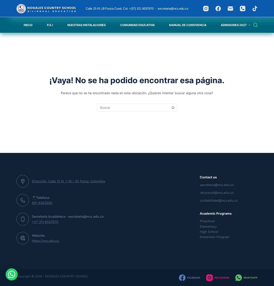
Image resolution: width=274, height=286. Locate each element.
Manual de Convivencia (187, 25)
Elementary (208, 226)
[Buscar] (255, 25)
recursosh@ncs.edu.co (217, 193)
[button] (12, 274)
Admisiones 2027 (234, 25)
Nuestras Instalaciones (86, 25)
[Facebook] (218, 8)
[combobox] (133, 108)
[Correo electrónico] (230, 8)
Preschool (207, 221)
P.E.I (50, 25)
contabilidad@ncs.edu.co (219, 200)
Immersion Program (214, 237)
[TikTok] (255, 8)
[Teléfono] (242, 8)
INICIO (28, 25)
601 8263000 (42, 203)
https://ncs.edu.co (45, 241)
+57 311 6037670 (45, 222)
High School (209, 232)
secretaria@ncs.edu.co (217, 185)
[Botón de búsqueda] (173, 107)
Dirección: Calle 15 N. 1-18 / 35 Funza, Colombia (68, 181)
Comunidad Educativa (137, 25)
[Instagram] (206, 8)
